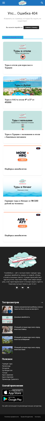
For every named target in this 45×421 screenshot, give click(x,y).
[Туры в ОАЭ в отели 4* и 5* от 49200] (22, 85)
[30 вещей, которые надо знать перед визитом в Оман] (7, 350)
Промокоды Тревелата (10, 379)
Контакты (38, 417)
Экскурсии (5, 368)
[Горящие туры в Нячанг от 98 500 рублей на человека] (22, 187)
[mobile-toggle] (3, 3)
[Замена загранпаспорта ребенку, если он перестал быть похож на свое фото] (7, 309)
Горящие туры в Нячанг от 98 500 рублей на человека (21, 202)
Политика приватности (11, 417)
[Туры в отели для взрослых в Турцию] (22, 51)
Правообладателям (27, 417)
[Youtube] (28, 288)
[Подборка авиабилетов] (22, 155)
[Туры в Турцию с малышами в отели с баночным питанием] (22, 120)
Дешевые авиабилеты (22, 317)
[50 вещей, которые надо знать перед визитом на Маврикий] (7, 340)
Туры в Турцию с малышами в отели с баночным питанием (22, 135)
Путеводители (7, 370)
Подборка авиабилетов (16, 169)
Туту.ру (4, 373)
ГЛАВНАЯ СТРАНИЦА (31, 27)
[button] (42, 3)
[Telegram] (17, 288)
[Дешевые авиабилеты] (7, 319)
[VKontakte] (22, 288)
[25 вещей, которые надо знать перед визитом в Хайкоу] (7, 329)
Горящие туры (7, 364)
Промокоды (6, 366)
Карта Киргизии (7, 377)
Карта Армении (7, 375)
